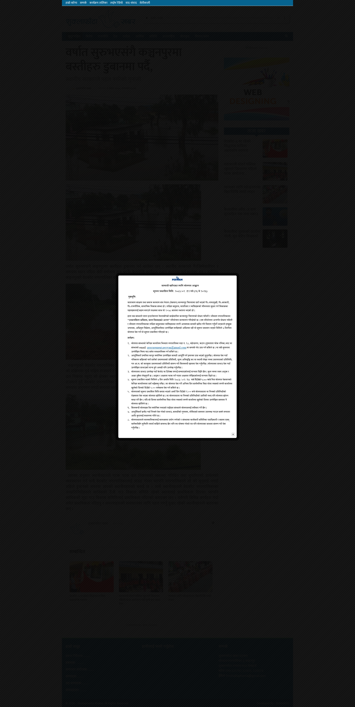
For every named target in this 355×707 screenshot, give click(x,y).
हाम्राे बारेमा (71, 2)
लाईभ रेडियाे (116, 2)
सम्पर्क (83, 2)
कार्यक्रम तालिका (98, 2)
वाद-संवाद (131, 2)
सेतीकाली (145, 2)
